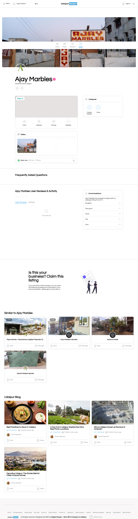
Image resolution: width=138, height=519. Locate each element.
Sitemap (108, 512)
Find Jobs (36, 512)
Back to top (98, 517)
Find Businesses (17, 512)
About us (44, 512)
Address (39, 125)
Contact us (62, 512)
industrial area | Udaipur (23, 84)
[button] (133, 3)
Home (9, 512)
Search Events (53, 512)
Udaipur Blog (28, 512)
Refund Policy (126, 512)
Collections (70, 512)
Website (68, 125)
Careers (88, 512)
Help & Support (79, 512)
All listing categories (98, 512)
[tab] (21, 202)
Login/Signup (117, 512)
